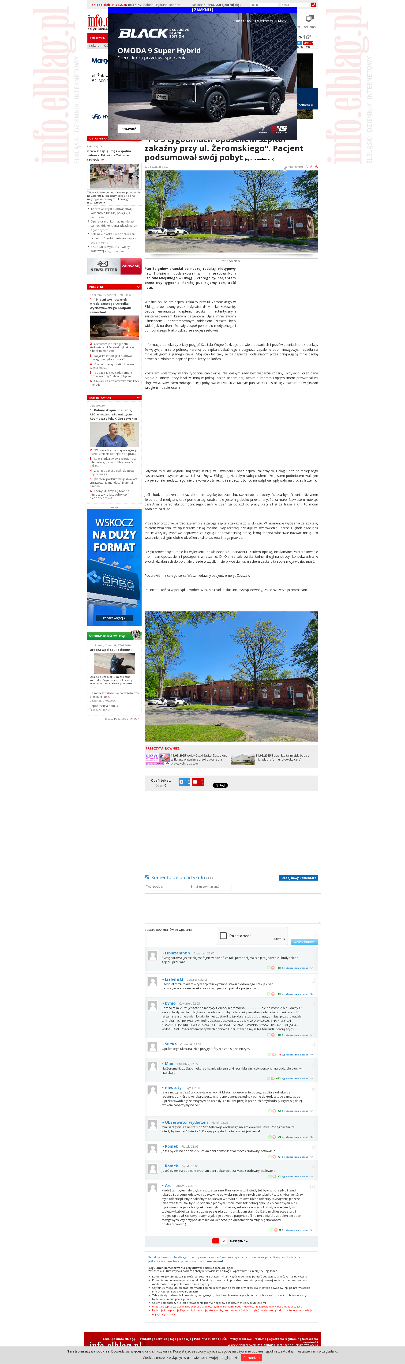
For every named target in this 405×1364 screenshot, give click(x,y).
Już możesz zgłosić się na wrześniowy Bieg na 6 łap (114, 695)
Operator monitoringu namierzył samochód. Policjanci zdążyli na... (114, 223)
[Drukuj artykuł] (285, 171)
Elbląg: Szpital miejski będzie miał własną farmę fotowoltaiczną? (282, 757)
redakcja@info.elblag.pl (119, 1339)
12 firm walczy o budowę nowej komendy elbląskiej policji (111, 211)
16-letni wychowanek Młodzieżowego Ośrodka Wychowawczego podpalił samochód (110, 305)
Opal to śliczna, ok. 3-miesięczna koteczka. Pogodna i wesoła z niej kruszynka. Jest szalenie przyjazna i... (111, 682)
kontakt (145, 1339)
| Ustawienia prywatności (309, 1340)
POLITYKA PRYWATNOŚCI (211, 1339)
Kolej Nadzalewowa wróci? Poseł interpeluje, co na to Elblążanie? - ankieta (113, 462)
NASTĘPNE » (239, 1241)
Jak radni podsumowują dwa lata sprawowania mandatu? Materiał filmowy (113, 482)
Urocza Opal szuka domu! (111, 650)
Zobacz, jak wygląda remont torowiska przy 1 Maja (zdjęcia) (111, 374)
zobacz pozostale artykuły (121, 718)
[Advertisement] (278, 299)
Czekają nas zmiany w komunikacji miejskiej (114, 383)
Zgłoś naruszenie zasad (295, 967)
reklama (260, 1339)
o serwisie (160, 1339)
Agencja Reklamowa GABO (300, 1345)
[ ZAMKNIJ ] (202, 10)
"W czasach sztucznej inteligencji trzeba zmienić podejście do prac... (113, 452)
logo (173, 1339)
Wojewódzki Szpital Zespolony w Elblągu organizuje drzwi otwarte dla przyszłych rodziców (199, 759)
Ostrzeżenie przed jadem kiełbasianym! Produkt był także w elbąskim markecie (112, 347)
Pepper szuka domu (104, 706)
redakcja (185, 1339)
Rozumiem (251, 1357)
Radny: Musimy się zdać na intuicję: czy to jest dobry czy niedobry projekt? (109, 494)
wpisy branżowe (241, 1339)
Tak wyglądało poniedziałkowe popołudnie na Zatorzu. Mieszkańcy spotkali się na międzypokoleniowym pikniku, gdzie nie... (114, 197)
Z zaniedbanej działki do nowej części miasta (112, 366)
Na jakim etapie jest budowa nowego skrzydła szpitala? (111, 357)
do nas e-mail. (213, 1261)
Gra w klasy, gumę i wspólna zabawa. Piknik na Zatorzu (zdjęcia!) (109, 155)
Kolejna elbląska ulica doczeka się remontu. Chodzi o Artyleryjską (113, 236)
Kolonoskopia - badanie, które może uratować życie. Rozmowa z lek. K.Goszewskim (113, 414)
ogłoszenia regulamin (284, 1339)
